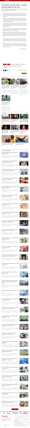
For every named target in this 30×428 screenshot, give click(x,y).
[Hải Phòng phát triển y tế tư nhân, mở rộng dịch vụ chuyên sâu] (24, 266)
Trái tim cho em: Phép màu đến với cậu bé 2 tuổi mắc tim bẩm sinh (9, 247)
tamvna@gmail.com (16, 421)
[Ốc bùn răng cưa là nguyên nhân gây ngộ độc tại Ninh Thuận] (24, 81)
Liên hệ (26, 417)
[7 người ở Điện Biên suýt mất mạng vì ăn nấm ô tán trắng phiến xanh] (6, 81)
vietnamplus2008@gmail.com (19, 423)
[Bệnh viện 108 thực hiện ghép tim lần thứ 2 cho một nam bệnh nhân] (24, 155)
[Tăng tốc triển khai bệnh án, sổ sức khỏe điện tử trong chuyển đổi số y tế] (24, 189)
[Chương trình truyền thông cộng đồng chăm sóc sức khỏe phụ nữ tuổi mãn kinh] (24, 172)
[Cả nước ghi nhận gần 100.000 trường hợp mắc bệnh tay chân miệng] (24, 240)
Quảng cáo (23, 417)
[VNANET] (27, 413)
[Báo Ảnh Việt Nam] (20, 413)
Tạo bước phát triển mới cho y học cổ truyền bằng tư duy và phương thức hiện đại (9, 402)
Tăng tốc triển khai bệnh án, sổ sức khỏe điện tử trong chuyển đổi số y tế (10, 187)
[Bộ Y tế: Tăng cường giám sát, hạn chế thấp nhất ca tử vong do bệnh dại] (24, 301)
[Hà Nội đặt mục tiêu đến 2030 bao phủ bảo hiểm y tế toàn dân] (24, 274)
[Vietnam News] (10, 413)
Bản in (7, 70)
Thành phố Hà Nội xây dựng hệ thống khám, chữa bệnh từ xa (9, 342)
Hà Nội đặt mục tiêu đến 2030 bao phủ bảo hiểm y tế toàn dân (9, 272)
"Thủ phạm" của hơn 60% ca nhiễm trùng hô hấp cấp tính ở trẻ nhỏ (9, 316)
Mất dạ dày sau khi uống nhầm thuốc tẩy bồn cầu (10, 291)
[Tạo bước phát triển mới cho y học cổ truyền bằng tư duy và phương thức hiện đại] (24, 404)
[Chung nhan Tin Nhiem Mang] (7, 425)
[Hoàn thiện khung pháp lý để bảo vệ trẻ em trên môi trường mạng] (24, 395)
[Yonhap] (4, 413)
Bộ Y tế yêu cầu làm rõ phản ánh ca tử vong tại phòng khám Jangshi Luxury (10, 350)
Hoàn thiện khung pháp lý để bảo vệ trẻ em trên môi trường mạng (10, 393)
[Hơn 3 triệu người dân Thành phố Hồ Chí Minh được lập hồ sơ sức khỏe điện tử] (24, 223)
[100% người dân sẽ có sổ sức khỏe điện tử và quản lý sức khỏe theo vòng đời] (24, 163)
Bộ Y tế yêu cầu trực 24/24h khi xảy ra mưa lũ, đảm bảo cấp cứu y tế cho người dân (10, 230)
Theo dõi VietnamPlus (19, 70)
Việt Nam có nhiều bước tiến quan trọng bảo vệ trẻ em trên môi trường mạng (10, 178)
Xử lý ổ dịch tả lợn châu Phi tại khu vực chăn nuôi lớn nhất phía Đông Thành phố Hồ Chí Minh (9, 281)
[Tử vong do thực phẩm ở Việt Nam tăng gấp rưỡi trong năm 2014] (15, 81)
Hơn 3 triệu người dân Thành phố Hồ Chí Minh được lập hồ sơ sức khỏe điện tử (10, 221)
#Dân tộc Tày (23, 64)
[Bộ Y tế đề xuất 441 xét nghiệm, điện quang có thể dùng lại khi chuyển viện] (24, 197)
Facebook (3, 70)
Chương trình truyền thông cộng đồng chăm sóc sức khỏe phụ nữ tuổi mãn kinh (10, 170)
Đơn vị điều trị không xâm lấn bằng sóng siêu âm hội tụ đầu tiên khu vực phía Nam (10, 325)
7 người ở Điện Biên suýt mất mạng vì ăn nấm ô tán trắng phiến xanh (6, 86)
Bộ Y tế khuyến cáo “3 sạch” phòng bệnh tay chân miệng (10, 204)
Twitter (5, 70)
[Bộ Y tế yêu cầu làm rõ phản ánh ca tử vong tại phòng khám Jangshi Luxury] (24, 352)
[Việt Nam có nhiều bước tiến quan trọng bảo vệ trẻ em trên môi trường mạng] (24, 180)
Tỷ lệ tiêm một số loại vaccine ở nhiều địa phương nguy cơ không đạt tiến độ (9, 333)
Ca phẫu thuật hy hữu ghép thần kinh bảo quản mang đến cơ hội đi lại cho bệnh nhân (10, 255)
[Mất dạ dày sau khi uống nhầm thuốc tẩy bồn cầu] (24, 293)
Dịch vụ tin (20, 417)
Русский (23, 0)
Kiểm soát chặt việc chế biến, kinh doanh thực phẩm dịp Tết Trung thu (10, 213)
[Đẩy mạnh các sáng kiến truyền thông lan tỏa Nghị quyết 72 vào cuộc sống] (24, 361)
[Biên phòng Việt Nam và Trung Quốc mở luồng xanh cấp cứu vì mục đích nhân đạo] (24, 310)
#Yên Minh (8, 64)
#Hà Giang (4, 64)
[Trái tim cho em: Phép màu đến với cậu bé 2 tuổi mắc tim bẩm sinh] (24, 249)
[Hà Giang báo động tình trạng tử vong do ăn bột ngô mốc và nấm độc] (6, 98)
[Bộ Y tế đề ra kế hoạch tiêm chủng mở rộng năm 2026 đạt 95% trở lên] (24, 369)
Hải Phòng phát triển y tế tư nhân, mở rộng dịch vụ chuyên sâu (10, 264)
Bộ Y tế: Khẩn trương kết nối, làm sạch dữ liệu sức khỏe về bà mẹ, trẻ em (10, 385)
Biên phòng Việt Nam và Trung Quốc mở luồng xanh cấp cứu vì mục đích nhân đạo (10, 308)
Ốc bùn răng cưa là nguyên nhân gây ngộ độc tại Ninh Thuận (23, 86)
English (14, 0)
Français (17, 0)
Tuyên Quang (5, 67)
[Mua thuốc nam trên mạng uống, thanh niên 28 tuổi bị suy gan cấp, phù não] (24, 378)
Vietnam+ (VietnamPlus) (7, 0)
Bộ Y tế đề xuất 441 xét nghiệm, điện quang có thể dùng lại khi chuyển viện (10, 196)
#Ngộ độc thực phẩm (17, 64)
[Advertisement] (15, 56)
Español (19, 0)
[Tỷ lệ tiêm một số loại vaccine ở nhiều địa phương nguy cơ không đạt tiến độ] (24, 335)
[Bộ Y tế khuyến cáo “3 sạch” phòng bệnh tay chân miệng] (24, 206)
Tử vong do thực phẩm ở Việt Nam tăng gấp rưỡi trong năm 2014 (15, 86)
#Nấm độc (12, 64)
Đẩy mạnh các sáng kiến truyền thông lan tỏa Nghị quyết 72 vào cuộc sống (10, 359)
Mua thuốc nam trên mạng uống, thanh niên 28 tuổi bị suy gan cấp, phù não (10, 376)
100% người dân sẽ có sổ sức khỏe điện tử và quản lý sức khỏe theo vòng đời (9, 161)
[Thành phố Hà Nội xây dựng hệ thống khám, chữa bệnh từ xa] (24, 344)
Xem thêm (15, 409)
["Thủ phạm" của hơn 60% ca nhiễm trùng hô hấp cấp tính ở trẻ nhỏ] (24, 318)
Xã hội (3, 2)
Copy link (9, 70)
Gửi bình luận (24, 73)
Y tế (5, 2)
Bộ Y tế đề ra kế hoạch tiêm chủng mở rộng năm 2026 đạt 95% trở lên (10, 368)
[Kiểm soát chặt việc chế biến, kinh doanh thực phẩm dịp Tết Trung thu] (24, 214)
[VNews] (23, 413)
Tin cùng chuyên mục (7, 150)
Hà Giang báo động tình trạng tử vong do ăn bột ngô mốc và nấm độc (6, 103)
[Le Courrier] (15, 413)
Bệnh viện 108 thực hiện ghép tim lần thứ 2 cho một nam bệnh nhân (10, 153)
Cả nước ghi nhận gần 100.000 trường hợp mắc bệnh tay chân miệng (10, 238)
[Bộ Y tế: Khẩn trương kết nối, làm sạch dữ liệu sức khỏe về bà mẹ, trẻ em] (24, 387)
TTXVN (17, 417)
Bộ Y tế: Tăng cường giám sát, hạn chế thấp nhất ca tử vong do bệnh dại (10, 299)
